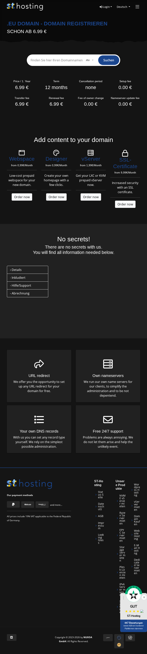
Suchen (108, 60)
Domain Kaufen (137, 520)
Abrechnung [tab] (20, 293)
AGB (100, 516)
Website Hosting (137, 534)
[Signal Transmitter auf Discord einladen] (11, 637)
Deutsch (122, 7)
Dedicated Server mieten (137, 566)
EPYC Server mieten (122, 535)
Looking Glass (101, 538)
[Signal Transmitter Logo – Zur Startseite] (25, 7)
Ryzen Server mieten (122, 518)
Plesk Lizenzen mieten (122, 572)
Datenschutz (101, 506)
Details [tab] (16, 270)
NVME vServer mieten (122, 501)
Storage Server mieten (122, 554)
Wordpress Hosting (137, 490)
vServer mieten (137, 505)
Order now (22, 197)
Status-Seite (101, 495)
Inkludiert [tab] (18, 278)
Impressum (101, 526)
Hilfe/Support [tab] (21, 285)
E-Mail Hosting (137, 549)
